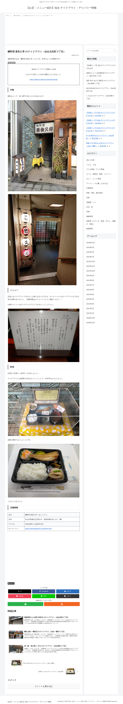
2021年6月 (90, 290)
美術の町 (103, 146)
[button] (67, 596)
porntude (98, 116)
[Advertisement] (61, 30)
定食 (88, 197)
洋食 (88, 212)
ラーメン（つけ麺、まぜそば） (97, 183)
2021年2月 (90, 308)
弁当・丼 (89, 207)
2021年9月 (90, 275)
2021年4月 (90, 299)
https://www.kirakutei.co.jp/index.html (38, 529)
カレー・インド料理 (93, 179)
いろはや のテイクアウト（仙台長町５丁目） (100, 97)
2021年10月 (90, 271)
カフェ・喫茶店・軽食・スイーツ (98, 174)
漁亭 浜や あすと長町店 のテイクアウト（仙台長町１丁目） (100, 82)
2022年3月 (90, 247)
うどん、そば (91, 165)
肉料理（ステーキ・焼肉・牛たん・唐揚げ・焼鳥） (101, 222)
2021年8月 (90, 280)
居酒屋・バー (91, 202)
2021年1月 (90, 313)
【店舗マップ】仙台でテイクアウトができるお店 (101, 66)
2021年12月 (90, 261)
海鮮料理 (12, 583)
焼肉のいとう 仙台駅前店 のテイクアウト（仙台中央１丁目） (100, 74)
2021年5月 (90, 294)
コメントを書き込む (43, 686)
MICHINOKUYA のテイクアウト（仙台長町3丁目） (101, 89)
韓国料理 (89, 229)
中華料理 (89, 188)
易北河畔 (95, 138)
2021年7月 (90, 285)
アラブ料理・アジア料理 (95, 169)
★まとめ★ (90, 160)
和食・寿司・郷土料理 (94, 193)
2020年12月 (90, 318)
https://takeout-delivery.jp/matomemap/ (44, 79)
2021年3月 (90, 304)
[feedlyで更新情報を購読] (25, 604)
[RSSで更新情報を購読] (62, 604)
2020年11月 (90, 323)
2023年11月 (90, 243)
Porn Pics (98, 131)
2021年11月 (90, 266)
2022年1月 (90, 257)
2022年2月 (90, 252)
